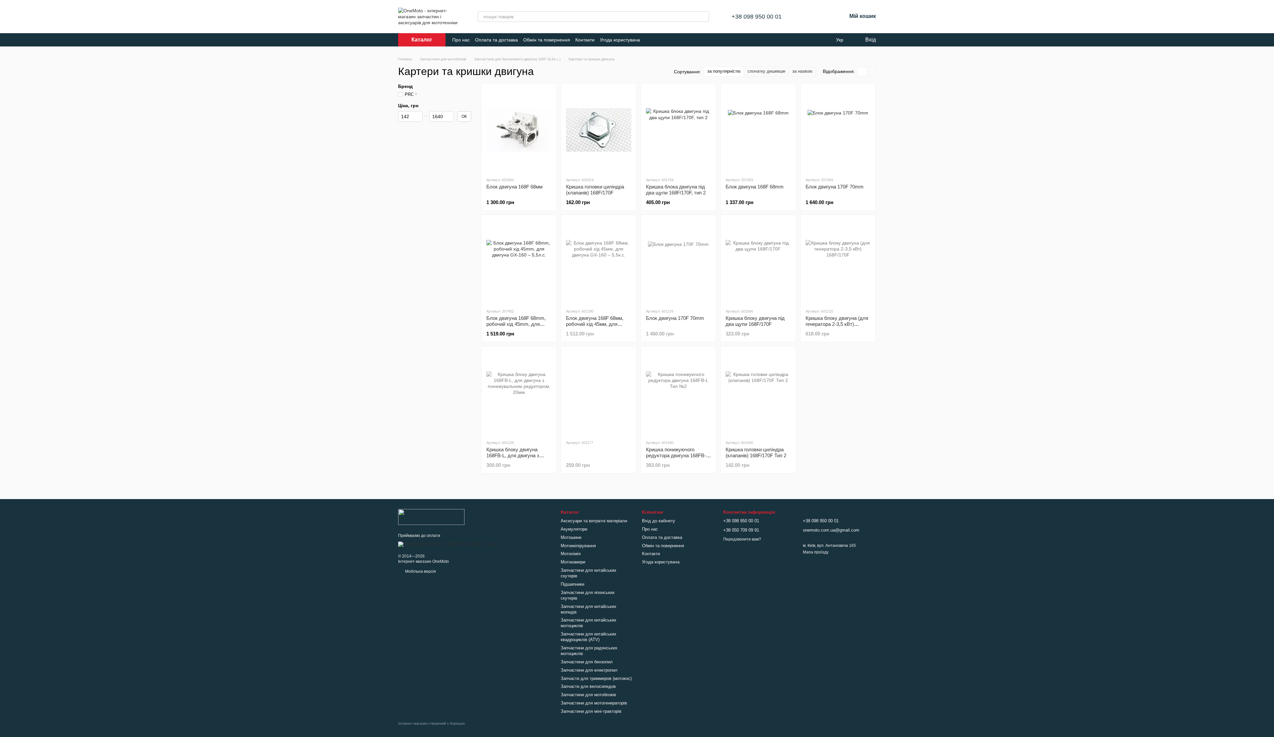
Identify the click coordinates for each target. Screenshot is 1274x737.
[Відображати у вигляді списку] (871, 71)
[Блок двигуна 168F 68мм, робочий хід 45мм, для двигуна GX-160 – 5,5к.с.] (598, 261)
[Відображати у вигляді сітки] (862, 71)
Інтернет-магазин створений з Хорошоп (431, 723)
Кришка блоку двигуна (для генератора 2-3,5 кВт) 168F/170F (837, 324)
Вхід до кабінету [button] (658, 520)
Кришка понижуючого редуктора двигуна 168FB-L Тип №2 (677, 455)
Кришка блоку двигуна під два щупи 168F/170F (755, 321)
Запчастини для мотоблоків (588, 694)
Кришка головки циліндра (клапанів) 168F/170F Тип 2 (756, 452)
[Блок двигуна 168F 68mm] (758, 130)
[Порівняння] (807, 16)
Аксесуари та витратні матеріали (594, 520)
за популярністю (724, 71)
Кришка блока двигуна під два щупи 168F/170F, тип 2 (676, 189)
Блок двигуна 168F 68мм (514, 186)
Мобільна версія (420, 571)
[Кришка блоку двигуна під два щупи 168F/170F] (758, 261)
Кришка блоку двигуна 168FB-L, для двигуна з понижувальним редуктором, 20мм (512, 458)
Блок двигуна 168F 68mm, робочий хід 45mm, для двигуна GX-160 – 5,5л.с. (516, 324)
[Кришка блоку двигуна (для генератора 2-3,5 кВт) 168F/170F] (838, 261)
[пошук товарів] (703, 16)
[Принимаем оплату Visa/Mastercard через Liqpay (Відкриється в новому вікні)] (446, 544)
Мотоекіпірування (578, 545)
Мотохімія (571, 553)
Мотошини (571, 537)
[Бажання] (824, 16)
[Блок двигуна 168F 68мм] (518, 130)
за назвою (802, 71)
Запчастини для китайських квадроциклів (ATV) (588, 636)
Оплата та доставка (496, 39)
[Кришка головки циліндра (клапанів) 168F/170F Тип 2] (758, 392)
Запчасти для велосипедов (588, 686)
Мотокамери (573, 561)
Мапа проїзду (815, 552)
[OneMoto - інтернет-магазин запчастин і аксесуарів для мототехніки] (431, 516)
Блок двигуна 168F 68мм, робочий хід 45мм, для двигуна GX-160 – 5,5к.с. (594, 324)
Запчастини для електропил (589, 670)
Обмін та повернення (546, 39)
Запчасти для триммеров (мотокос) (596, 678)
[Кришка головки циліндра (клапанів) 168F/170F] (598, 130)
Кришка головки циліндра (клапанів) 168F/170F (595, 189)
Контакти (585, 39)
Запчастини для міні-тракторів (591, 711)
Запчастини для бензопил (587, 661)
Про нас (461, 39)
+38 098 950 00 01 (757, 17)
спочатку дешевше (766, 71)
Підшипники (572, 584)
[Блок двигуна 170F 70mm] (838, 130)
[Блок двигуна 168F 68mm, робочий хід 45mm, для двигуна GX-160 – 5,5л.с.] (518, 261)
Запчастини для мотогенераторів (594, 702)
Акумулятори (574, 529)
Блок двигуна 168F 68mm (755, 186)
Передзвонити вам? (742, 539)
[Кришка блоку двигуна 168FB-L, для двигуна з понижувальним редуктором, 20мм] (518, 392)
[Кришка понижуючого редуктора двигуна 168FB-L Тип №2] (678, 392)
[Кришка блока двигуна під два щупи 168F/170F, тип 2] (678, 130)
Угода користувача (620, 39)
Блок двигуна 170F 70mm (835, 186)
